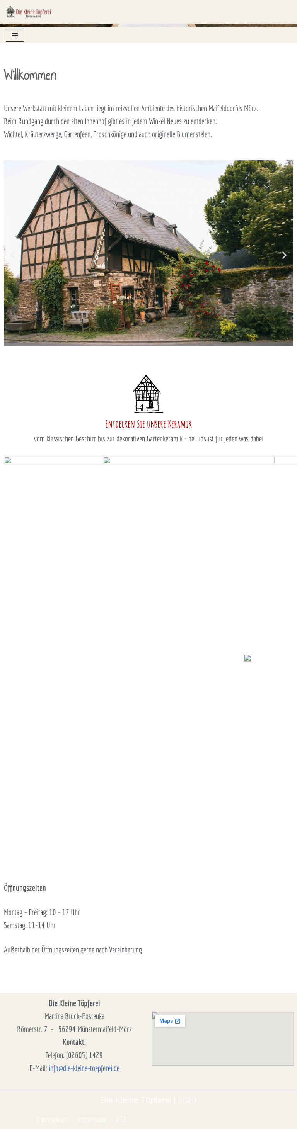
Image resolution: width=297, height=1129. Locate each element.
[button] (12, 255)
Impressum (92, 1119)
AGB (121, 1119)
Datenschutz (51, 1119)
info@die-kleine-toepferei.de (84, 1068)
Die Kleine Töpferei (136, 1099)
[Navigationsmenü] (15, 35)
